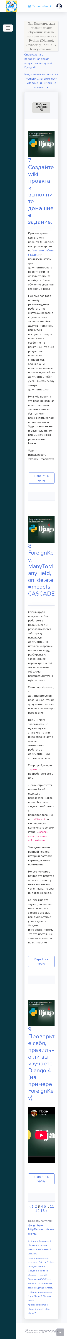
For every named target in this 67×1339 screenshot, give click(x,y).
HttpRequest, (37, 1229)
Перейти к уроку (41, 478)
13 (42, 1210)
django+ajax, (36, 1225)
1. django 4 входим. (38, 1241)
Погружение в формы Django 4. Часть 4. (40, 1288)
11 (52, 1206)
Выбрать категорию (42, 107)
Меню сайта (39, 6)
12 (37, 1210)
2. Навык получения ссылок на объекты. (39, 1245)
